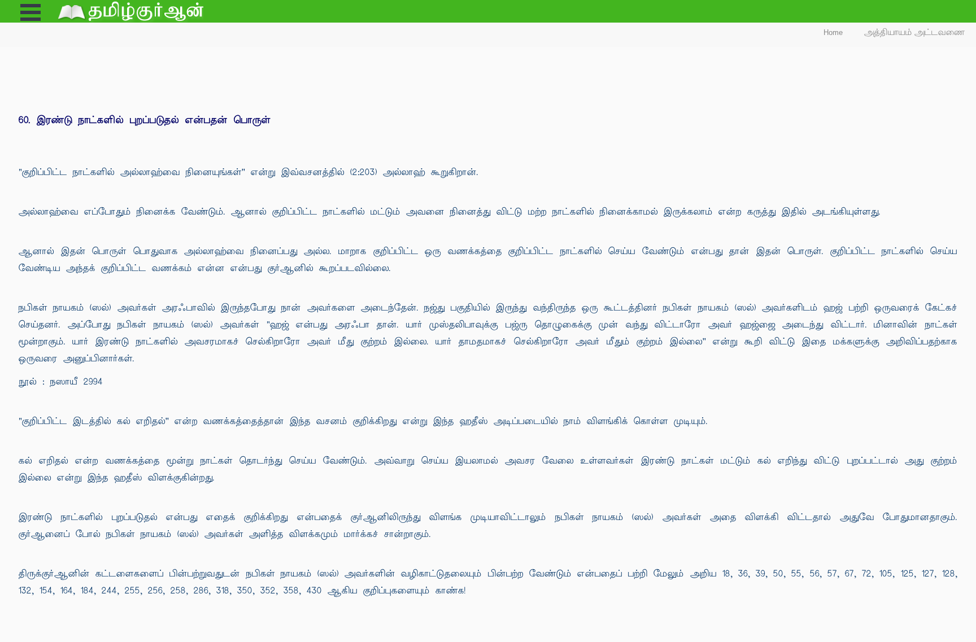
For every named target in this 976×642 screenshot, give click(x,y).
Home (833, 32)
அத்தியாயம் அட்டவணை (914, 32)
